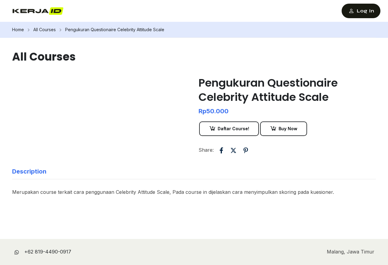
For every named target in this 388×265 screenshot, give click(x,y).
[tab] (33, 171)
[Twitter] (233, 150)
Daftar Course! (233, 128)
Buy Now (288, 128)
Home (18, 29)
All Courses (44, 29)
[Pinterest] (245, 150)
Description (29, 171)
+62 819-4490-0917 (47, 252)
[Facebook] (221, 150)
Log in (365, 11)
